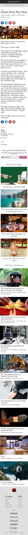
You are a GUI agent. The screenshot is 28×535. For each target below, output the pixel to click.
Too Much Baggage (7, 482)
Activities (18, 5)
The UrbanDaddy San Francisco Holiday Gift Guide (13, 402)
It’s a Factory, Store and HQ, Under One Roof (13, 484)
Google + (14, 528)
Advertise (7, 503)
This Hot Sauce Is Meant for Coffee (14, 187)
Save (10, 22)
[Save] (14, 22)
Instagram (14, 517)
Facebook (14, 514)
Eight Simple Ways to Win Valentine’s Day (12, 378)
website (4, 138)
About (20, 499)
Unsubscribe (8, 507)
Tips (6, 501)
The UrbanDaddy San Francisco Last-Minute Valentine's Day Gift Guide (12, 289)
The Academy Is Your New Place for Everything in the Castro (13, 350)
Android (20, 507)
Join (19, 503)
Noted (3, 456)
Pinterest (14, 521)
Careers (20, 501)
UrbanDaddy (14, 1)
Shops (22, 5)
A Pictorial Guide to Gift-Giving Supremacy (12, 432)
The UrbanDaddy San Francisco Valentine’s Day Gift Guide (11, 375)
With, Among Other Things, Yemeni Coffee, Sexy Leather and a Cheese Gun (13, 321)
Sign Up (23, 157)
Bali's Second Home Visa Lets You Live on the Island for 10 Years (14, 210)
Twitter (14, 524)
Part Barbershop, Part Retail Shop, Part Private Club (12, 347)
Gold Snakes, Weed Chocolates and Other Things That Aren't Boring (13, 293)
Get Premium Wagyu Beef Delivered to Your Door (14, 235)
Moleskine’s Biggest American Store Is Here (12, 458)
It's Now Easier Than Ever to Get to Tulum (14, 259)
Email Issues (8, 505)
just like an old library (16, 75)
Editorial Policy (5, 532)
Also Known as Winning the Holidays (10, 405)
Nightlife (13, 5)
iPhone (20, 505)
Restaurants (7, 5)
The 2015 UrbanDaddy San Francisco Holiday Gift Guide (12, 429)
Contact (7, 499)
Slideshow (4, 144)
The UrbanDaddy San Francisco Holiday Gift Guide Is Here (13, 318)
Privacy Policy (21, 532)
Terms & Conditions (13, 532)
